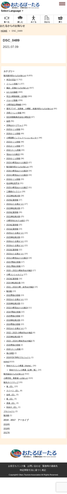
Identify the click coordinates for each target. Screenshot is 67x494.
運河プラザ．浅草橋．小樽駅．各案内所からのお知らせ (29, 109)
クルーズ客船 (12, 100)
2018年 (7, 428)
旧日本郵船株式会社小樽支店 (18, 117)
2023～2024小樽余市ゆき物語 (19, 341)
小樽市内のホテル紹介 (15, 220)
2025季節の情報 (13, 316)
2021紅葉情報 (12, 229)
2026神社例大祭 (13, 303)
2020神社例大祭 (13, 337)
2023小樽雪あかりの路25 (17, 162)
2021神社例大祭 (13, 216)
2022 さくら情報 (13, 150)
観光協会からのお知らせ (14, 374)
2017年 (7, 432)
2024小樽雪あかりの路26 (17, 175)
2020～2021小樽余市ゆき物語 (19, 270)
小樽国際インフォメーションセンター (22, 138)
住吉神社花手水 (12, 183)
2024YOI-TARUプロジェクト (18, 357)
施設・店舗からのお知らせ (17, 88)
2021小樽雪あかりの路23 (17, 258)
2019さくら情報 (13, 179)
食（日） (10, 386)
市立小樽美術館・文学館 (16, 96)
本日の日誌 (11, 80)
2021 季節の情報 (13, 266)
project (6, 362)
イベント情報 (12, 84)
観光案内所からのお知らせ (15, 76)
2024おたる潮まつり (15, 204)
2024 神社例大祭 (13, 283)
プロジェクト (9, 411)
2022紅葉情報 (12, 250)
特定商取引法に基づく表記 (33, 470)
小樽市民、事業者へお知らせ (16, 378)
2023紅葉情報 (12, 279)
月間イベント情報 (13, 113)
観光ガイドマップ (11, 382)
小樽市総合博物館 (13, 105)
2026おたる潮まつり (15, 241)
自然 (8, 121)
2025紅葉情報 (12, 200)
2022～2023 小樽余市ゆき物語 (19, 333)
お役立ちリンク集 (17, 466)
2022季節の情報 (13, 295)
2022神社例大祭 (13, 196)
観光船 (9, 291)
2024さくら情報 (13, 158)
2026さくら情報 (13, 134)
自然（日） (11, 395)
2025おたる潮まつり (15, 233)
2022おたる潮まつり (15, 299)
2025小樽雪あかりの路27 (17, 187)
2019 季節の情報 (13, 312)
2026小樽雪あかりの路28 (17, 171)
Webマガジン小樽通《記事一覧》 (23, 370)
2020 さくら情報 (13, 349)
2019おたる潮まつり (15, 245)
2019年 (7, 424)
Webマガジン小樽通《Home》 (19, 366)
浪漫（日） (11, 403)
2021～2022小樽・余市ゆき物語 (20, 287)
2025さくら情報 (13, 129)
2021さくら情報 (13, 146)
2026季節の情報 (13, 345)
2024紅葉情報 (12, 225)
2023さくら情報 (13, 142)
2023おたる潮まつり (15, 254)
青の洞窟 (10, 353)
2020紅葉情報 (12, 212)
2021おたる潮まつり (15, 328)
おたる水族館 (12, 92)
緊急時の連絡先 (50, 466)
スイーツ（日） (12, 391)
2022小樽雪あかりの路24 (17, 308)
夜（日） (10, 399)
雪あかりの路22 (13, 154)
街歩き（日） (12, 407)
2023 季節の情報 (13, 262)
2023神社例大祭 (13, 208)
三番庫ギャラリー (13, 191)
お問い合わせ (34, 466)
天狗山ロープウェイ (14, 125)
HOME (4, 31)
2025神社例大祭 (13, 237)
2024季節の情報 (13, 324)
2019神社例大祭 (13, 320)
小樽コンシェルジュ (14, 274)
